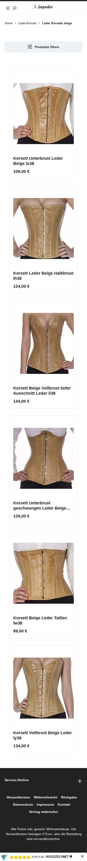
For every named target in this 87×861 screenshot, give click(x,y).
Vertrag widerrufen (43, 812)
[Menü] (8, 7)
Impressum (45, 804)
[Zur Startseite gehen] (43, 7)
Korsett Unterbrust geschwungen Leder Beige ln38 (39, 506)
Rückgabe (69, 797)
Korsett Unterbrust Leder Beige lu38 (38, 161)
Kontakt (64, 804)
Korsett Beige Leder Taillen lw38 (40, 620)
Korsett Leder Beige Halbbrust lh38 (43, 276)
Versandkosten (18, 797)
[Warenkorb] (79, 7)
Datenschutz (23, 804)
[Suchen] (14, 7)
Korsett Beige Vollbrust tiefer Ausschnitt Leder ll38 (42, 391)
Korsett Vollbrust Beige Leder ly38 (42, 735)
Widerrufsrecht (45, 797)
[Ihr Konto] (72, 7)
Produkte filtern (46, 47)
